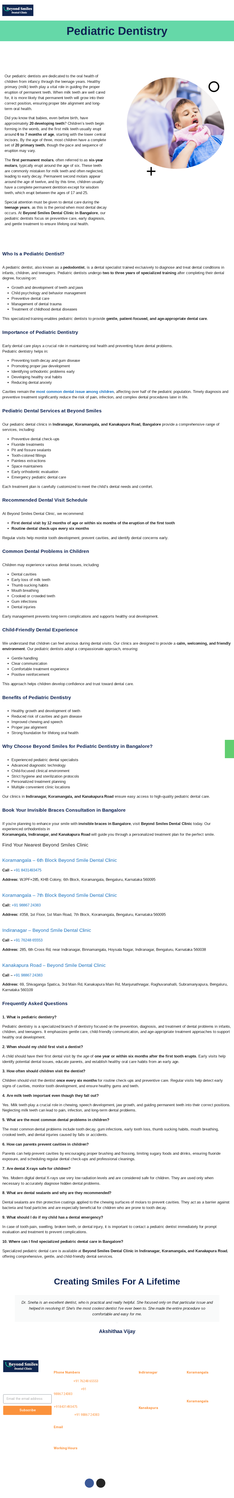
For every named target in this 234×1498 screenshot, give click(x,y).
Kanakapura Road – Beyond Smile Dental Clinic (54, 965)
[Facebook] (89, 1483)
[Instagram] (100, 1483)
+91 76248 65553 (28, 940)
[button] (135, 8)
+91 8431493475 (27, 870)
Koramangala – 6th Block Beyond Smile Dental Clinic (59, 860)
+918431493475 (65, 1407)
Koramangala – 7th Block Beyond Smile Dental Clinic (59, 895)
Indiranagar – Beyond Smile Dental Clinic (46, 930)
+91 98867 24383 (26, 905)
